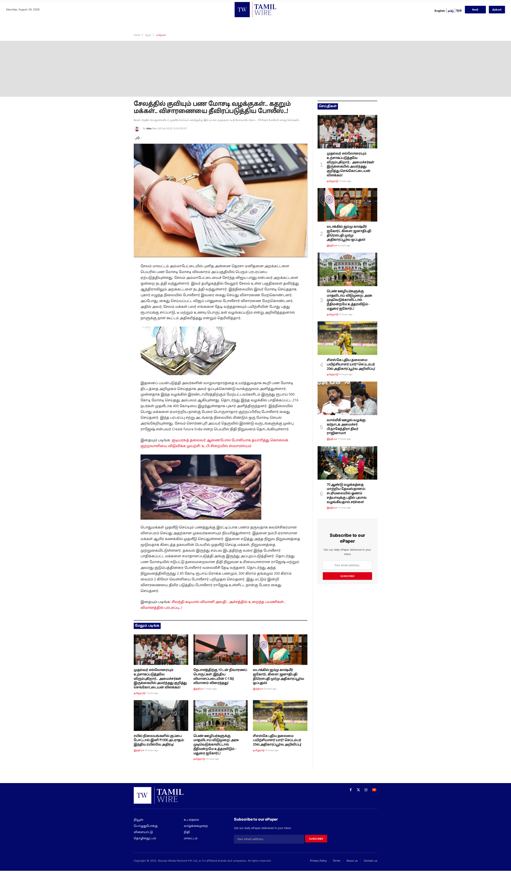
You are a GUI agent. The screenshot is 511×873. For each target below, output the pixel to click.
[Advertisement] (255, 69)
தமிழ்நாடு (139, 693)
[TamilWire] (255, 9)
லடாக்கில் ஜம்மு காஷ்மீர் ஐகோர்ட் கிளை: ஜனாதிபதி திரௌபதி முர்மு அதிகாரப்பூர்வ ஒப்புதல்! (278, 676)
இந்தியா (198, 689)
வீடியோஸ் (497, 9)
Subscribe (347, 576)
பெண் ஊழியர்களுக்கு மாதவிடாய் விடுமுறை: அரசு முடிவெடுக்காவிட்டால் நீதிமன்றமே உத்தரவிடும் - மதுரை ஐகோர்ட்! (216, 744)
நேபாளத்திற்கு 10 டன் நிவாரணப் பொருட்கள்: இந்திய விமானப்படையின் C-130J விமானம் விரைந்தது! (220, 676)
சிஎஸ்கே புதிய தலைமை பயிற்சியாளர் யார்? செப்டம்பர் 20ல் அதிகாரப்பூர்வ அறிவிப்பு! (278, 740)
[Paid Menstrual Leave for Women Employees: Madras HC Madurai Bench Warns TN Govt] (220, 715)
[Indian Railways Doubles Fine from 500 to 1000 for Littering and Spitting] (161, 715)
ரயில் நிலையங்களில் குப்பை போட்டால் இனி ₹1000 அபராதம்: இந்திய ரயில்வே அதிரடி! (159, 740)
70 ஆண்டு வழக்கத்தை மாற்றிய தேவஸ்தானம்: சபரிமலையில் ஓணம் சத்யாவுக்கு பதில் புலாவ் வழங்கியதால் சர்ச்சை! (346, 493)
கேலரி (475, 9)
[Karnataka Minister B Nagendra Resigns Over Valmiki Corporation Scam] (347, 398)
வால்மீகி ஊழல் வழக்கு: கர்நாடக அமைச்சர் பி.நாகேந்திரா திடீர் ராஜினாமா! (346, 426)
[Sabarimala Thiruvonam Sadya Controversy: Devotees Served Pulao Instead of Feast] (347, 463)
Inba (149, 128)
